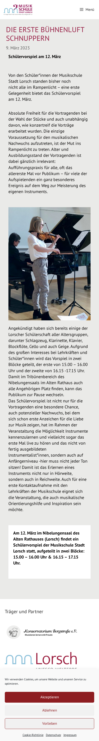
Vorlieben (49, 723)
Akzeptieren (49, 697)
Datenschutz (53, 735)
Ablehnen (49, 710)
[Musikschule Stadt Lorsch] (18, 9)
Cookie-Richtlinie (33, 735)
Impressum (70, 735)
